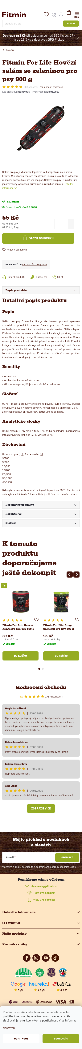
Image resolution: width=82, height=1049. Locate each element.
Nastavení (9, 1028)
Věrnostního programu (34, 264)
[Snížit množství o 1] (71, 226)
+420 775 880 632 (44, 893)
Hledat (71, 23)
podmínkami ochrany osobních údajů (56, 866)
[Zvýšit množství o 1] (71, 221)
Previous (70, 574)
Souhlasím (61, 1038)
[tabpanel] (20, 622)
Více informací (68, 1020)
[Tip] (20, 601)
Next (76, 574)
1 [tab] (39, 669)
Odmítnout (21, 1038)
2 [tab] (43, 669)
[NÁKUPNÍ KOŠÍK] (68, 14)
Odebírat (67, 857)
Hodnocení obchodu (41, 687)
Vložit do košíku (41, 238)
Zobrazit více (41, 808)
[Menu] (77, 14)
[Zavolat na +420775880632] (54, 14)
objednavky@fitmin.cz (44, 886)
